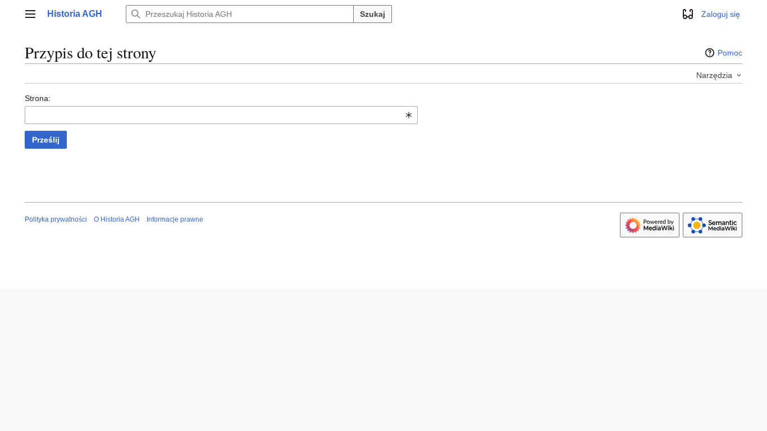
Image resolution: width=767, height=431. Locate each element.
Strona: (38, 98)
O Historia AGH (117, 219)
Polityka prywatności (56, 219)
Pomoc (730, 52)
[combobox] (221, 115)
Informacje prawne (175, 219)
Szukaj (372, 14)
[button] (30, 14)
